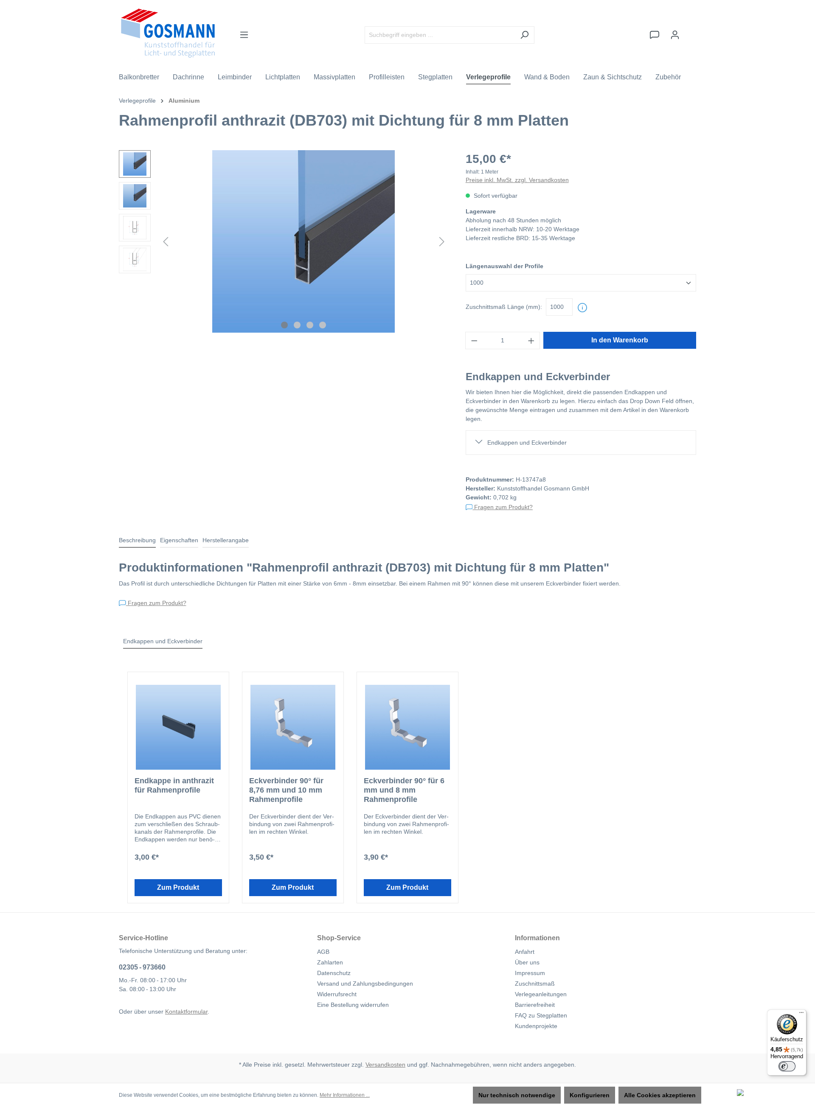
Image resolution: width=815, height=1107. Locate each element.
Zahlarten (330, 962)
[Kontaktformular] (654, 34)
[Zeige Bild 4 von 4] (322, 325)
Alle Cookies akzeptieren (660, 1095)
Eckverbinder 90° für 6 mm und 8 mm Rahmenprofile (404, 790)
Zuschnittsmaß (535, 983)
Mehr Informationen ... (345, 1095)
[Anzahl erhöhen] (531, 340)
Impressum (530, 973)
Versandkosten (385, 1064)
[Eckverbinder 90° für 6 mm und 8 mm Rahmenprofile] (407, 727)
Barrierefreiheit (535, 1004)
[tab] (137, 541)
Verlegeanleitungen (541, 994)
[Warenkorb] (690, 31)
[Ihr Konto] (675, 34)
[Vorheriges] (165, 241)
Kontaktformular (186, 1011)
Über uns (527, 962)
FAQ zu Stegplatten (541, 1015)
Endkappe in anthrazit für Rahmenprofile (174, 785)
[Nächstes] (442, 241)
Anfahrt (524, 951)
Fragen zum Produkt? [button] (502, 507)
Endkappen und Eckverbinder (527, 442)
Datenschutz (334, 973)
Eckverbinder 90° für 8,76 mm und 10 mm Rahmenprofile (286, 790)
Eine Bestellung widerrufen (353, 1004)
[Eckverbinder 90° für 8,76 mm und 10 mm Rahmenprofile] (293, 727)
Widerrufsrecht (337, 994)
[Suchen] (524, 35)
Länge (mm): (504, 306)
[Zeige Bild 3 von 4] (309, 325)
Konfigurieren (590, 1095)
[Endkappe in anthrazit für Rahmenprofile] (178, 727)
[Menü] (244, 34)
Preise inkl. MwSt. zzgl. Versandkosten (517, 180)
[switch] (786, 1066)
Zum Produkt (178, 887)
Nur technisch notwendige (516, 1095)
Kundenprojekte (536, 1026)
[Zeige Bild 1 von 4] (284, 325)
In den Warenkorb (619, 340)
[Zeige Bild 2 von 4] (297, 325)
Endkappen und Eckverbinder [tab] (162, 641)
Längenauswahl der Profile (504, 266)
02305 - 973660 (142, 967)
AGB (323, 951)
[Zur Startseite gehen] (168, 33)
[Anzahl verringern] (474, 340)
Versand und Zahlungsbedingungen (365, 983)
